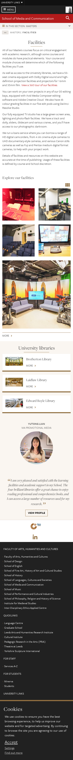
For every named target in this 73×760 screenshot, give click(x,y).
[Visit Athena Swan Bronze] (36, 527)
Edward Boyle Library (40, 400)
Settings (9, 748)
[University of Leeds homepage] (69, 9)
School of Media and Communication (28, 18)
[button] (67, 18)
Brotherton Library (39, 359)
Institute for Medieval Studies (20, 603)
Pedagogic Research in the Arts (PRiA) (25, 642)
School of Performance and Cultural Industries (29, 594)
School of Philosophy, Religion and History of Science (32, 598)
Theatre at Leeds (13, 646)
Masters (15, 32)
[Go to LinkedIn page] (35, 537)
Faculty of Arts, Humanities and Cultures (26, 556)
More (5, 336)
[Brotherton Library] (14, 361)
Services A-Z (11, 666)
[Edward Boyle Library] (14, 403)
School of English (13, 566)
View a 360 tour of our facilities (39, 85)
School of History (13, 575)
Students (9, 686)
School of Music (12, 589)
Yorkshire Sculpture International (22, 651)
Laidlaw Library (36, 380)
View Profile (35, 513)
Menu (10, 9)
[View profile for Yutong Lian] (36, 447)
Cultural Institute (13, 637)
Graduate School (13, 628)
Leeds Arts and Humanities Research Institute (28, 632)
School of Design (13, 561)
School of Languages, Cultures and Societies (28, 580)
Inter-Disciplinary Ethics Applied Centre (25, 608)
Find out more (14, 752)
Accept (11, 742)
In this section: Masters (21, 26)
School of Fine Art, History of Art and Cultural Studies (33, 570)
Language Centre (13, 623)
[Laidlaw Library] (14, 382)
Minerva (8, 681)
